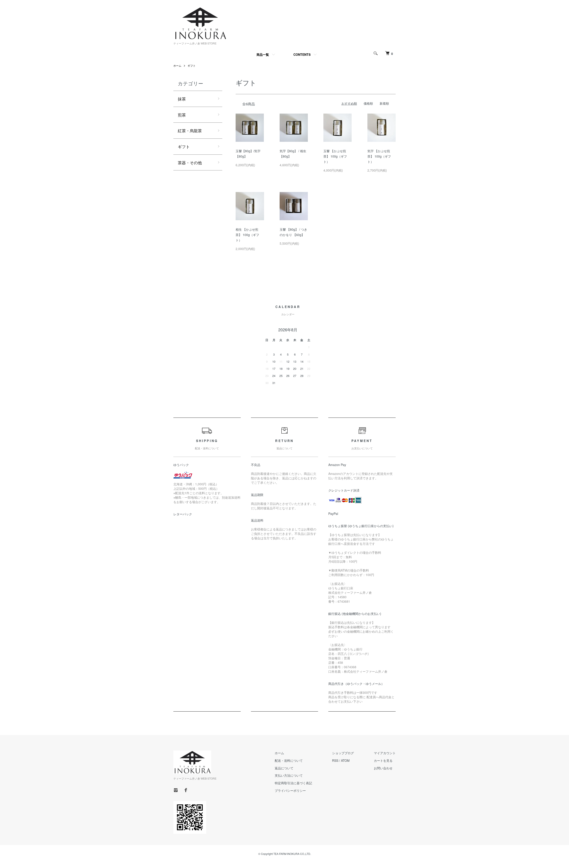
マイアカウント (385, 753)
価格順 (368, 103)
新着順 (384, 103)
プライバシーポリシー (290, 790)
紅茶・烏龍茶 (190, 130)
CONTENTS (302, 54)
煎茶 (182, 115)
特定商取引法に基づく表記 (293, 783)
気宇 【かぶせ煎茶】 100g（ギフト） (379, 156)
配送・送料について (289, 760)
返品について (284, 768)
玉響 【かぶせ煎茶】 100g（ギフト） (335, 156)
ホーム (177, 65)
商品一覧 (262, 54)
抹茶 (182, 99)
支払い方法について (289, 775)
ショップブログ (343, 753)
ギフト (192, 65)
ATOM (345, 760)
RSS (335, 760)
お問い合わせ (383, 768)
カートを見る (383, 760)
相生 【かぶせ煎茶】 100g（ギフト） (247, 234)
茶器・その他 (190, 162)
